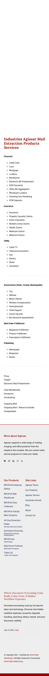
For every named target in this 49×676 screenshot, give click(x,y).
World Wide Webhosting (13, 661)
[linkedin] (13, 461)
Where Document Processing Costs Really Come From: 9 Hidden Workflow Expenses (23, 596)
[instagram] (9, 461)
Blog (24, 581)
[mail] (18, 461)
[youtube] (5, 461)
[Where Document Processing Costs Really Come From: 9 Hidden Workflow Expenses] (24, 574)
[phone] (22, 461)
